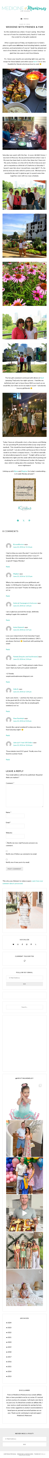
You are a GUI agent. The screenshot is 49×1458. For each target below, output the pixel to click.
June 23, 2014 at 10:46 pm (22, 745)
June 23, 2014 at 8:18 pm (22, 721)
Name (8, 812)
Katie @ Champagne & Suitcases (25, 603)
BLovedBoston (18, 544)
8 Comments (10, 531)
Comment (10, 783)
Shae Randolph (18, 718)
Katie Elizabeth (18, 627)
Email (8, 822)
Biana (16, 471)
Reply (8, 567)
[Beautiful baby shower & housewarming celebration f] (24, 1138)
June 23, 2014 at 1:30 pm (22, 606)
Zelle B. (16, 689)
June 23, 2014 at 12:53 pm (22, 576)
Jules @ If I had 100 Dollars (23, 742)
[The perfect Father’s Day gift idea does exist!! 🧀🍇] (24, 1213)
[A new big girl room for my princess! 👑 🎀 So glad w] (24, 1287)
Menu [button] (26, 19)
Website (9, 833)
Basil (42, 378)
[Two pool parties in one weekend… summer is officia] (24, 1250)
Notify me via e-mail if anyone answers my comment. (22, 844)
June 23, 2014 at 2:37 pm (22, 630)
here (35, 61)
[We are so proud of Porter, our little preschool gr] (24, 1175)
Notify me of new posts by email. (18, 862)
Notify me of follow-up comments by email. (21, 854)
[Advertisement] (24, 1043)
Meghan (24, 471)
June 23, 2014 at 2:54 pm (22, 659)
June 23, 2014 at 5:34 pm (22, 692)
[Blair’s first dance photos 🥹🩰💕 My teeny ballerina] (24, 1101)
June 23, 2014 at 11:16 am (22, 547)
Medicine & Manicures (24, 8)
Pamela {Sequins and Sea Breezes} (25, 657)
